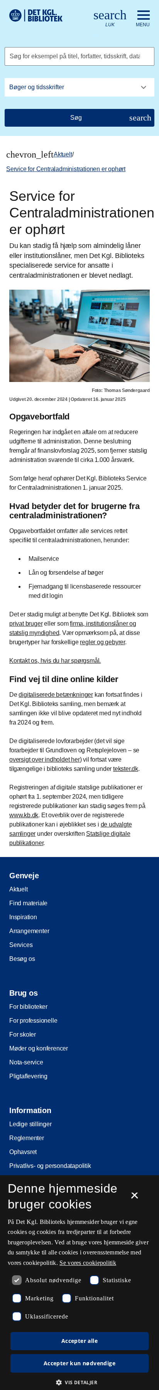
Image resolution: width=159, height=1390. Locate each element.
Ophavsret (23, 1152)
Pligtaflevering (28, 1076)
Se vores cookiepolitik (87, 1262)
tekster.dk (125, 768)
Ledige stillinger (30, 1124)
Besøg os (22, 959)
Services (20, 945)
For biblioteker (28, 1006)
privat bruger (25, 623)
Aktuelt (63, 154)
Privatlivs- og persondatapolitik (50, 1166)
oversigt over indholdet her (44, 759)
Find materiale (28, 903)
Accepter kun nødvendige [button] (79, 1363)
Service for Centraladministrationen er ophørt (65, 169)
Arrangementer (29, 931)
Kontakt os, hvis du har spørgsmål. (55, 660)
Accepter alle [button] (79, 1340)
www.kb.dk (23, 815)
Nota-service (26, 1062)
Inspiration (23, 917)
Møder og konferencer (38, 1048)
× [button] (134, 1198)
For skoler (22, 1034)
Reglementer (26, 1138)
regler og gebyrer (102, 642)
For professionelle (33, 1020)
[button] (79, 1382)
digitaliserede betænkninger (56, 694)
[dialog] (79, 1282)
